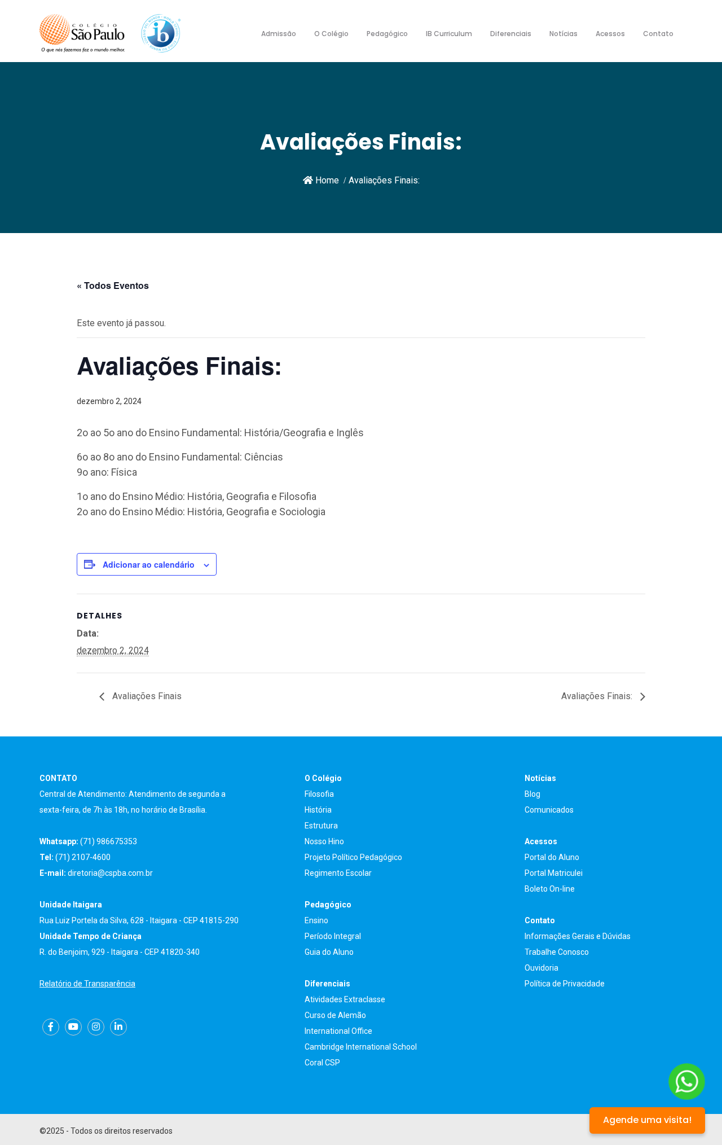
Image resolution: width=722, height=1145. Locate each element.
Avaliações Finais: (598, 696)
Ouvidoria (541, 967)
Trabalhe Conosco (557, 952)
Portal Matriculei (554, 873)
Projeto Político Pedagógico (353, 857)
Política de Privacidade (565, 983)
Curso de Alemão (335, 1015)
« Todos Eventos (113, 285)
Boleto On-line (550, 888)
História (318, 809)
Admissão (278, 33)
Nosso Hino (324, 841)
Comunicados (549, 809)
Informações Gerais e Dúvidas (578, 936)
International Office (338, 1031)
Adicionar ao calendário (149, 564)
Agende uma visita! (647, 1119)
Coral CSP (322, 1062)
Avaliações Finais (146, 696)
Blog (532, 794)
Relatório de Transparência (87, 983)
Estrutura (321, 825)
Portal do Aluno (552, 857)
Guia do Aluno (329, 952)
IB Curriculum (449, 33)
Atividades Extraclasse (345, 999)
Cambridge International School (361, 1046)
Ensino (316, 920)
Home (326, 180)
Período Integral (333, 936)
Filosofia (319, 794)
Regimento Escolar (338, 873)
